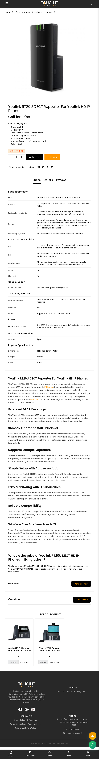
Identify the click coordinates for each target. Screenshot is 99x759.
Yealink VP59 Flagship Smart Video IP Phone (49, 649)
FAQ (84, 691)
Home (7, 12)
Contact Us (70, 691)
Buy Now (13, 662)
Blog (79, 691)
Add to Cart (34, 157)
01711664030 (74, 729)
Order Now (52, 157)
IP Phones (48, 387)
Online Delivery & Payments (25, 720)
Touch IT (34, 399)
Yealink (20, 127)
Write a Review (81, 584)
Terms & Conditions (18, 724)
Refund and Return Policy (25, 728)
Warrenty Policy (34, 724)
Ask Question (82, 599)
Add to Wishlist (16, 167)
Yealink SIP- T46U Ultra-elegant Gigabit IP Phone (19, 649)
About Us (60, 691)
